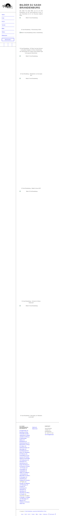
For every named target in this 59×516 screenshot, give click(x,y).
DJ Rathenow (27, 483)
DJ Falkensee (22, 453)
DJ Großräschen (23, 460)
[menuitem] (8, 14)
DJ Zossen (27, 501)
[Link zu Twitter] (14, 44)
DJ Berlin (22, 436)
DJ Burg (27, 444)
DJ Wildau (28, 497)
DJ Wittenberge (23, 498)
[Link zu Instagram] (10, 44)
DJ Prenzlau (26, 480)
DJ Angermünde (23, 430)
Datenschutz (34, 428)
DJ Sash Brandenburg (28, 511)
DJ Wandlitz (22, 497)
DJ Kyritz (28, 466)
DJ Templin (22, 494)
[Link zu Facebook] (2, 44)
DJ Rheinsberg (23, 484)
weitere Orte (22, 503)
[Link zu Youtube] (6, 44)
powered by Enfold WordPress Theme (39, 511)
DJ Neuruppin (22, 477)
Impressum (34, 427)
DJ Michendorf (23, 474)
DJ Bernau (27, 436)
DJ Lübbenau (26, 472)
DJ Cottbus (22, 446)
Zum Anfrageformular (49, 434)
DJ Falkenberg (26, 452)
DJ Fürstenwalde (26, 458)
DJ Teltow (27, 492)
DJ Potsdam (23, 467)
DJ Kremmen (22, 466)
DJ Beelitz (28, 435)
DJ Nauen (27, 475)
